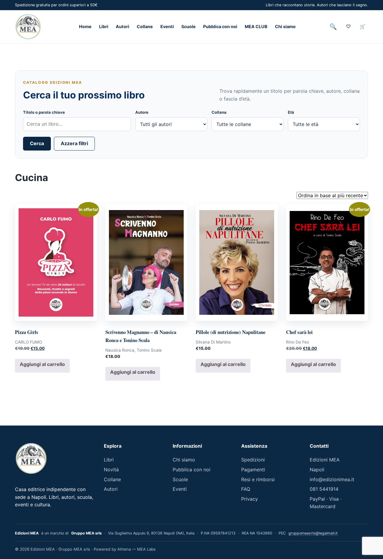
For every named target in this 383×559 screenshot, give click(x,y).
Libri (103, 26)
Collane (145, 26)
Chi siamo (285, 26)
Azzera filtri (74, 143)
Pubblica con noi (220, 26)
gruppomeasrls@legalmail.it (313, 533)
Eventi (167, 26)
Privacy (249, 499)
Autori (122, 26)
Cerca (37, 143)
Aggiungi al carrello (42, 364)
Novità (111, 470)
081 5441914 (324, 489)
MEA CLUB (256, 26)
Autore (141, 112)
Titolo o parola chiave (44, 112)
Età (291, 112)
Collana (219, 112)
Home (85, 26)
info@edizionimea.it (332, 479)
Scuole (188, 26)
